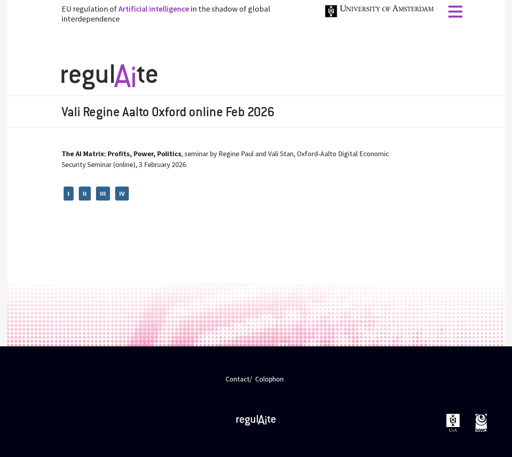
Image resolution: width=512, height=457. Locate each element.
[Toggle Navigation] (455, 11)
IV (122, 193)
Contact (238, 378)
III (103, 193)
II (85, 193)
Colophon (269, 378)
